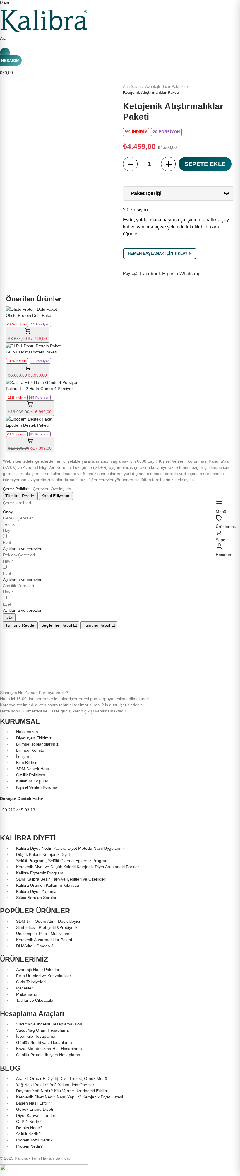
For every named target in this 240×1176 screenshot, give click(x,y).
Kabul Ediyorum (56, 495)
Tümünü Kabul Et (99, 625)
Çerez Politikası (17, 488)
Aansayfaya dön (222, 90)
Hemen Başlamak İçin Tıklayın (159, 253)
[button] (22, 548)
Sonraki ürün (229, 90)
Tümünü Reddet (20, 495)
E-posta (170, 273)
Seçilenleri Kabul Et (59, 625)
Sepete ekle (205, 164)
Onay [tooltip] (8, 512)
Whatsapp (189, 273)
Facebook (150, 273)
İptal (9, 617)
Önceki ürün (215, 90)
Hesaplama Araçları (32, 1014)
